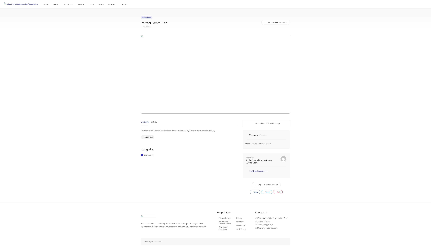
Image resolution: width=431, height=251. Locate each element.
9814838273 (148, 137)
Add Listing (241, 229)
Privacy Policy (224, 218)
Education (68, 4)
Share (255, 192)
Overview (145, 122)
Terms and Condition (223, 228)
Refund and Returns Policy (225, 222)
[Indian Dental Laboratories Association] (21, 4)
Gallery (101, 4)
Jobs (92, 4)
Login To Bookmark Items (268, 185)
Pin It (278, 192)
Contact (124, 4)
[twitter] (274, 241)
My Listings (241, 225)
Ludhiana (147, 26)
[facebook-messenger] (281, 241)
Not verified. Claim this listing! (267, 123)
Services (81, 4)
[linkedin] (278, 241)
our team (111, 4)
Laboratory (146, 17)
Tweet (267, 192)
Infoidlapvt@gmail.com (258, 171)
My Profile (240, 222)
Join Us (55, 4)
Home (46, 4)
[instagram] (285, 241)
